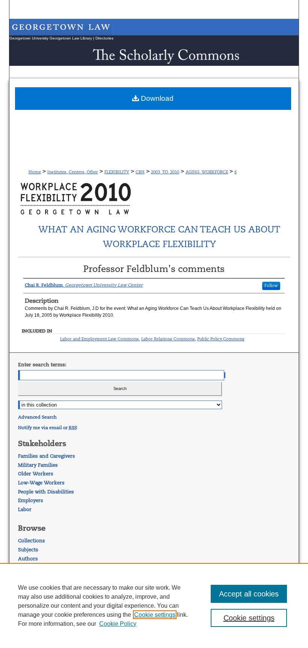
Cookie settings (154, 615)
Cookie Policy (117, 624)
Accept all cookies (249, 594)
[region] (154, 605)
